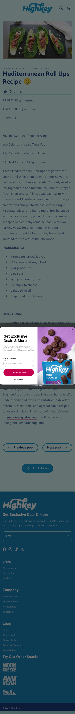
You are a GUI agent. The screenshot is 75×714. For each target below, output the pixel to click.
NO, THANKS (18, 380)
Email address (9, 358)
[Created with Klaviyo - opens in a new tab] (37, 386)
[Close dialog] (73, 329)
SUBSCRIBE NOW (18, 372)
